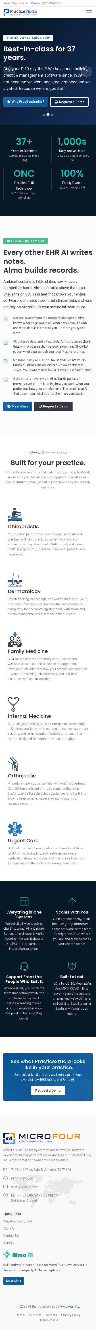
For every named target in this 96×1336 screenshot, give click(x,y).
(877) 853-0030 (46, 3)
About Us (35, 1315)
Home (20, 1315)
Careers (9, 1242)
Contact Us (11, 1235)
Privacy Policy (70, 1315)
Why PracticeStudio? (28, 101)
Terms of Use (49, 1320)
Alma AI (9, 1228)
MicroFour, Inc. (70, 1306)
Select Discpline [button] (14, 3)
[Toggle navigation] (89, 12)
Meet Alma (20, 406)
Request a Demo (72, 102)
